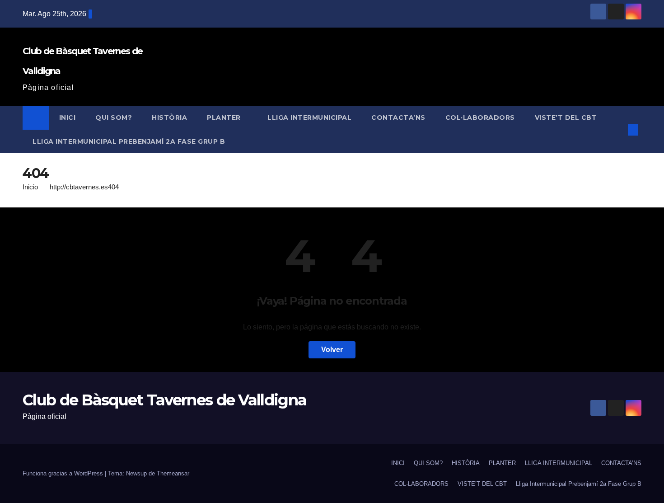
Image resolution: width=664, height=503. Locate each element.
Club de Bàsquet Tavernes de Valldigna (164, 399)
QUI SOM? (113, 117)
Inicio (30, 187)
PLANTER (225, 117)
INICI (67, 117)
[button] (618, 129)
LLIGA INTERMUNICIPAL (309, 117)
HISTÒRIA (169, 117)
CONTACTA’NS (398, 117)
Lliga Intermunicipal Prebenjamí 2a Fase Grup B (129, 141)
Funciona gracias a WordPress (64, 473)
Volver (332, 349)
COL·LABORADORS (480, 117)
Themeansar (173, 473)
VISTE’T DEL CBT (566, 117)
